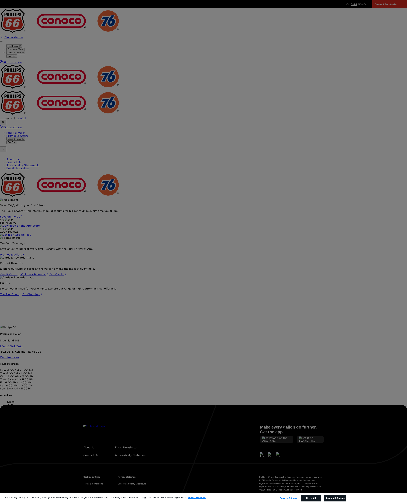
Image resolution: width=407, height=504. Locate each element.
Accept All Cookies (335, 498)
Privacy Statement (197, 497)
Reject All (311, 498)
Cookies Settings (288, 498)
